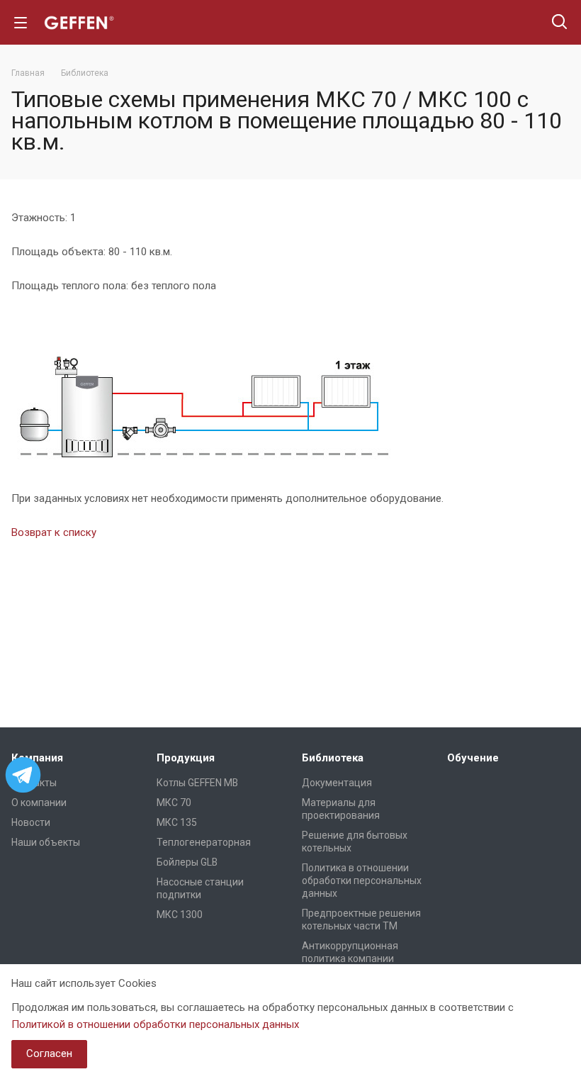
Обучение (473, 757)
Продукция (186, 757)
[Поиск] (559, 23)
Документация (337, 782)
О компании (39, 802)
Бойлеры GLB (187, 862)
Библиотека (332, 757)
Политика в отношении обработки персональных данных (362, 880)
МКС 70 (174, 802)
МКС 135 (177, 822)
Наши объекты (45, 842)
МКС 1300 (180, 914)
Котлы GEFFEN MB (197, 782)
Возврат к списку (53, 532)
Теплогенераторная (204, 842)
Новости (30, 822)
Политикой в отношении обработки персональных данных (155, 1024)
